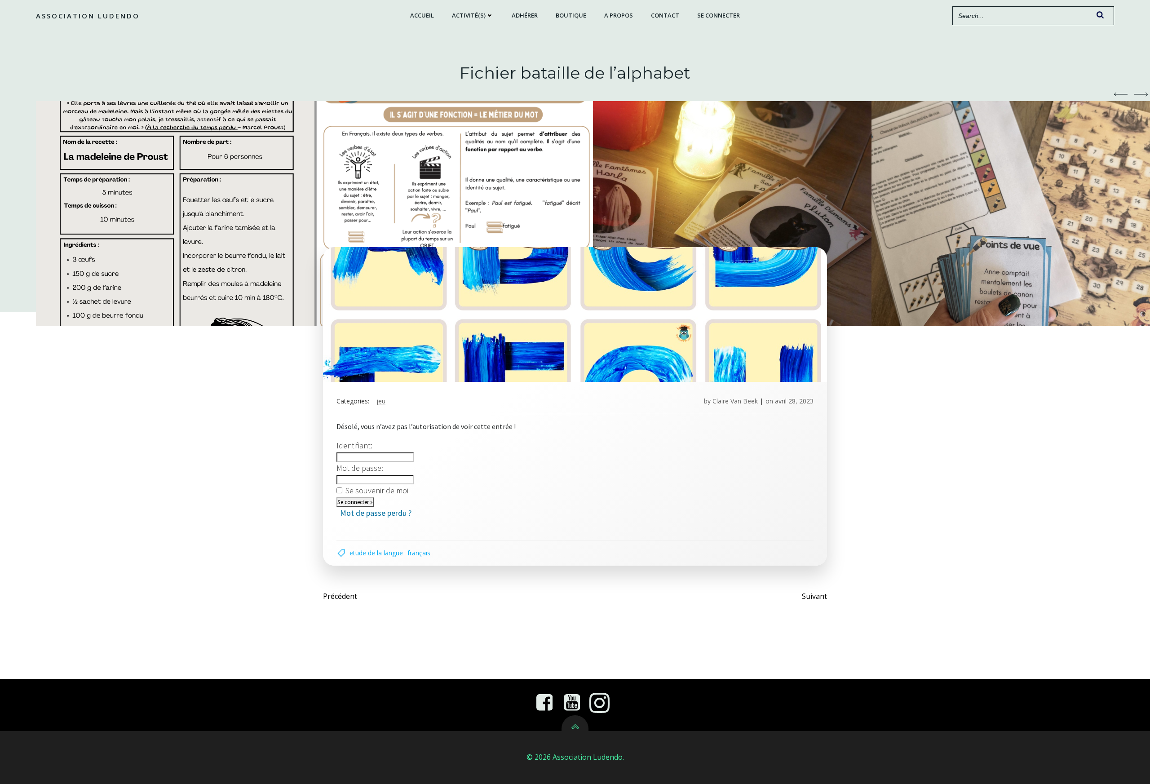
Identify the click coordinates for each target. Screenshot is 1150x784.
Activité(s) (469, 15)
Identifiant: (354, 445)
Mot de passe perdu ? (375, 513)
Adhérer (525, 15)
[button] (1121, 94)
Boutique (571, 15)
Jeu (380, 401)
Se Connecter (718, 15)
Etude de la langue (376, 553)
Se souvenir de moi (376, 490)
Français (418, 553)
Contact (665, 15)
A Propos (618, 15)
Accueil (422, 15)
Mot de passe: (359, 468)
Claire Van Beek (735, 401)
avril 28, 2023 (794, 401)
